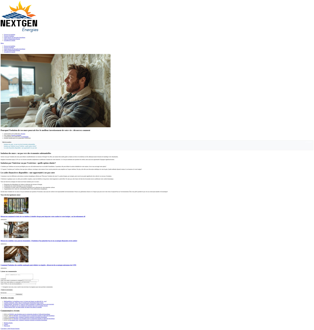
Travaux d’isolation (9, 36)
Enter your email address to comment (10, 282)
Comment (3, 279)
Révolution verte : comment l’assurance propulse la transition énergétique (28, 317)
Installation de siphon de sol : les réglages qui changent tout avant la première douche (26, 305)
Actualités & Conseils (9, 40)
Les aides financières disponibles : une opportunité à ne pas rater (20, 148)
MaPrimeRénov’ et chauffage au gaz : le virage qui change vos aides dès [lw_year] (25, 301)
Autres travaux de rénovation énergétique (14, 37)
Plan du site (7, 325)
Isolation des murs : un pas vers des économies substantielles (19, 144)
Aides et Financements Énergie (12, 39)
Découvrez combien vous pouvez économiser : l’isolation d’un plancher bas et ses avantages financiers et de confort (39, 241)
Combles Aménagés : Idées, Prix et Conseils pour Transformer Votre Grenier (23, 303)
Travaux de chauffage (9, 34)
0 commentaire (24, 136)
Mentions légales (8, 323)
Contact (6, 324)
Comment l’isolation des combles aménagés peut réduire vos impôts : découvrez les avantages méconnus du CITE (38, 265)
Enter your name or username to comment (11, 280)
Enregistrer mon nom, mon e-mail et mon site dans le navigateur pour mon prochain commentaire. (28, 287)
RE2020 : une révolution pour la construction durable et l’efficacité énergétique (29, 314)
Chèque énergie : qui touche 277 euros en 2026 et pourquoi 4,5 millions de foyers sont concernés (29, 304)
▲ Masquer (308, 142)
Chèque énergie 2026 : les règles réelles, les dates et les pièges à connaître (23, 307)
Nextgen (23, 133)
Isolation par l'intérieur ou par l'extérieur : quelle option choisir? (20, 146)
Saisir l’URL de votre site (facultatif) (10, 284)
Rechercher (4, 292)
